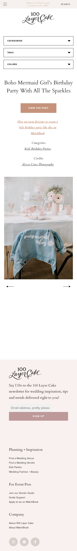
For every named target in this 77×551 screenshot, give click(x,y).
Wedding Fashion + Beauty (23, 471)
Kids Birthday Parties (38, 149)
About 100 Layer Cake (21, 523)
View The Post (38, 108)
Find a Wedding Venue (21, 458)
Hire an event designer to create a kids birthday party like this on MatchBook (37, 127)
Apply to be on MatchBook (23, 501)
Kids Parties (15, 467)
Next (68, 285)
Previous (8, 285)
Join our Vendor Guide (21, 493)
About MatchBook (19, 527)
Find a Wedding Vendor (22, 462)
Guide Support (17, 497)
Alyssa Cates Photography (38, 164)
